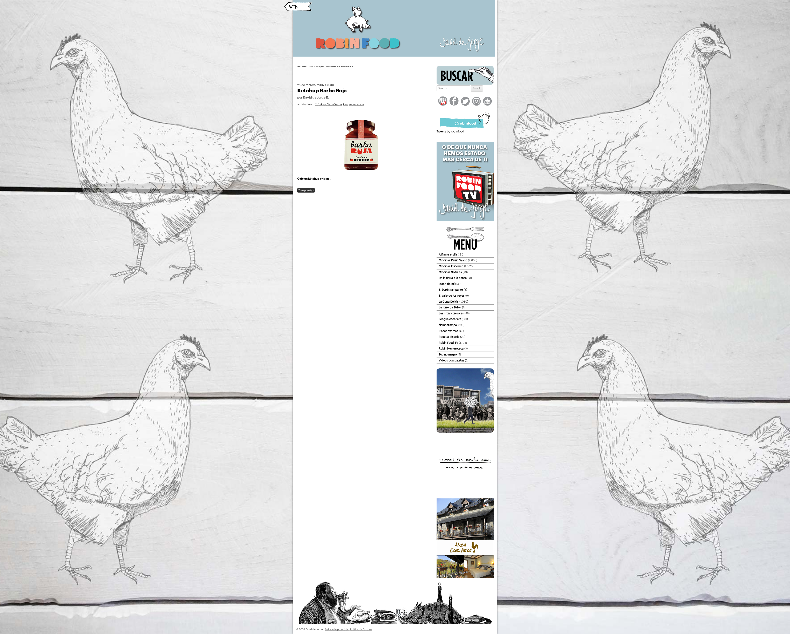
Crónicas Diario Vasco (328, 104)
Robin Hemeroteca (451, 348)
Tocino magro (448, 354)
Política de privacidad (337, 629)
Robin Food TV (448, 342)
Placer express (448, 331)
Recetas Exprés (449, 337)
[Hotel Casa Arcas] (465, 577)
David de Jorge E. (316, 97)
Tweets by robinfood (450, 131)
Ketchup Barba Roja (322, 90)
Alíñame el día (448, 254)
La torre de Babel (450, 307)
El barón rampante (451, 289)
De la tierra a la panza (453, 278)
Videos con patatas (451, 360)
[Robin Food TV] (465, 220)
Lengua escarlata (353, 104)
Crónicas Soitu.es (450, 272)
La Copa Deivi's (449, 301)
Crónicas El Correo (451, 266)
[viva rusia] (465, 431)
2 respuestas (306, 190)
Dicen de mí (446, 284)
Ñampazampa (448, 325)
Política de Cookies (361, 629)
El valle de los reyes (452, 295)
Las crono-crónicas (451, 313)
